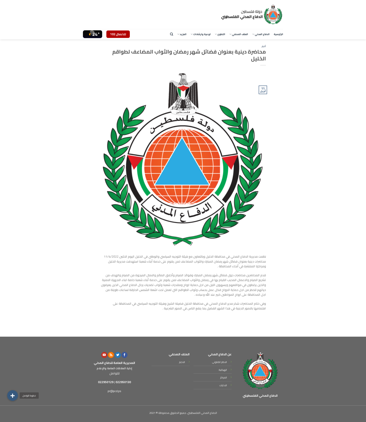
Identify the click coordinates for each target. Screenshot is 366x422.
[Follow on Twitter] (118, 355)
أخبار (264, 46)
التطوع (221, 34)
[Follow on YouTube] (104, 355)
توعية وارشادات (202, 34)
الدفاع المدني (262, 34)
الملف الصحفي (240, 34)
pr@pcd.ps (114, 391)
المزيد (183, 34)
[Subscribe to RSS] (111, 355)
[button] (12, 395)
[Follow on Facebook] (124, 355)
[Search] (171, 34)
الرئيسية (278, 34)
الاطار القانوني (219, 362)
